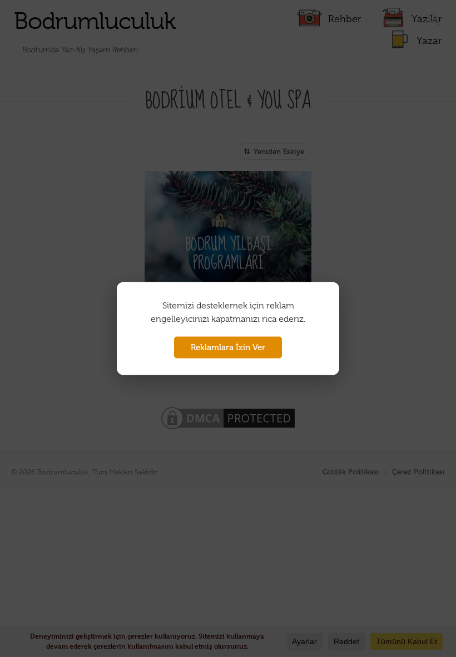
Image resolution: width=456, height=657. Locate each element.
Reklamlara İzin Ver (228, 347)
